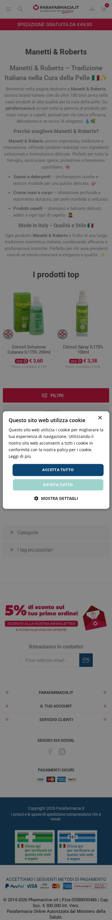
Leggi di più (20, 456)
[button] (56, 498)
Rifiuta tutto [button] (58, 484)
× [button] (100, 418)
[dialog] (56, 460)
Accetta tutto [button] (58, 470)
